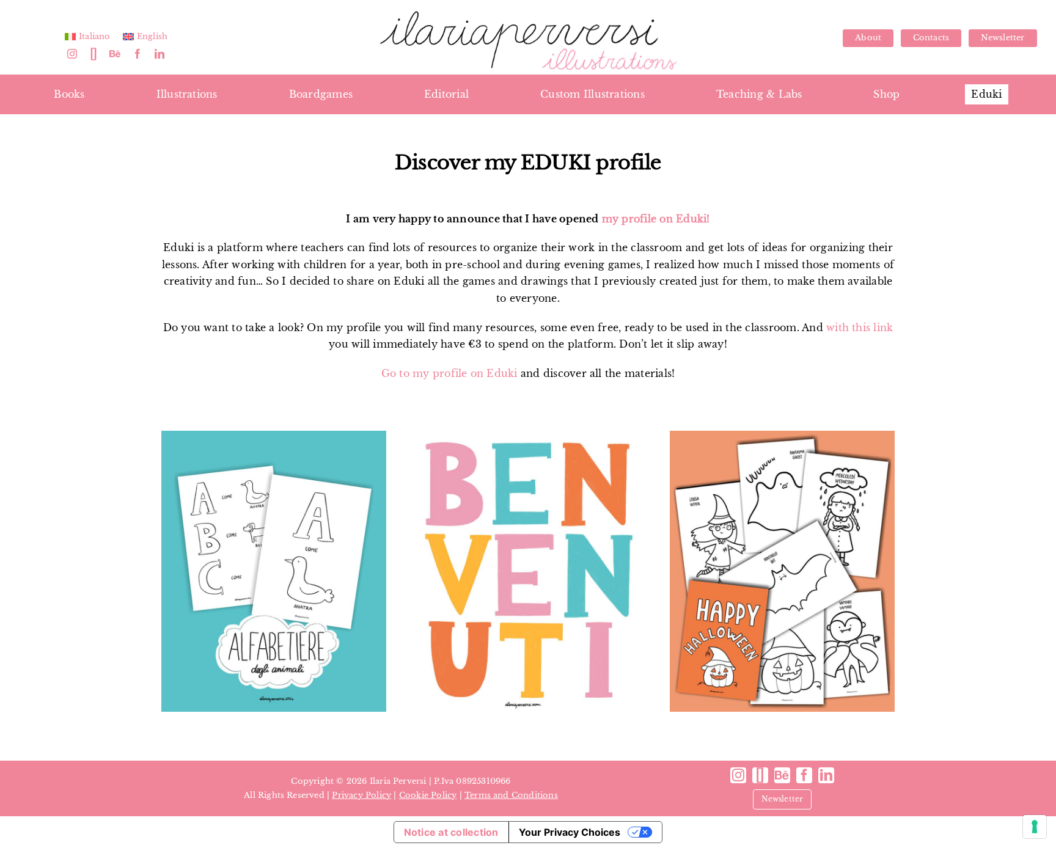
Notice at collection (451, 832)
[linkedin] (159, 54)
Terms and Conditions (511, 795)
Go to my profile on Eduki (449, 373)
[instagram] (72, 54)
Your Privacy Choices (569, 832)
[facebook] (137, 54)
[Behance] (114, 54)
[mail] (93, 54)
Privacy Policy (361, 795)
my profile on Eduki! (654, 219)
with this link (859, 327)
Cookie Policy (428, 795)
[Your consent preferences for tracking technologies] (1034, 826)
